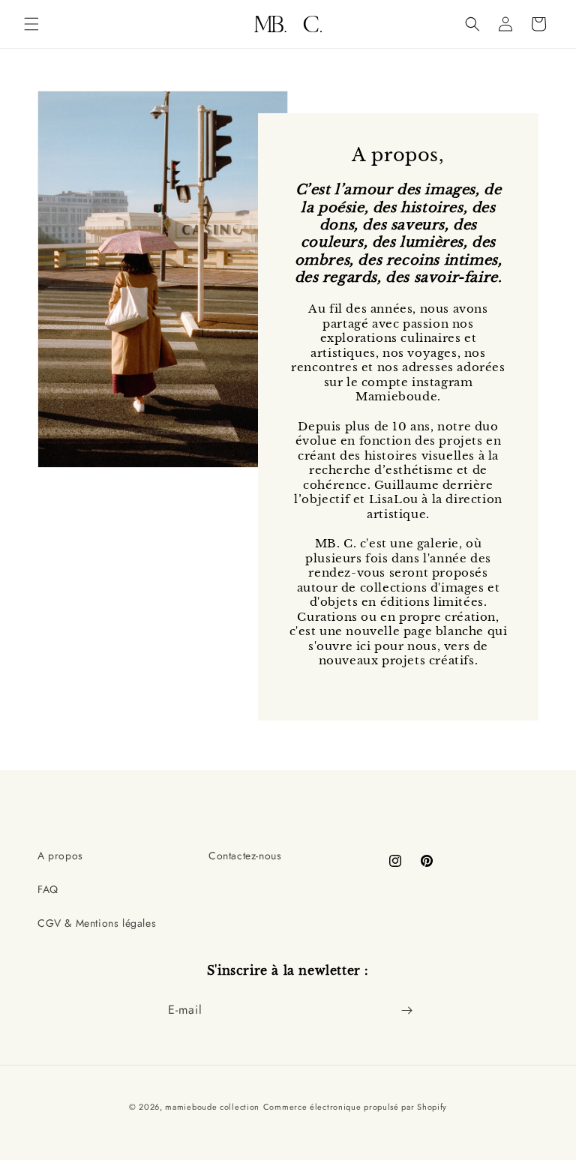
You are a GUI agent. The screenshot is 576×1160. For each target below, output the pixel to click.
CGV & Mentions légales (97, 923)
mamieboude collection (212, 1107)
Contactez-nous (244, 855)
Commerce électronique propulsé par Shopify (355, 1107)
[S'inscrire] (406, 1010)
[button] (31, 23)
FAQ (48, 889)
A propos (60, 855)
